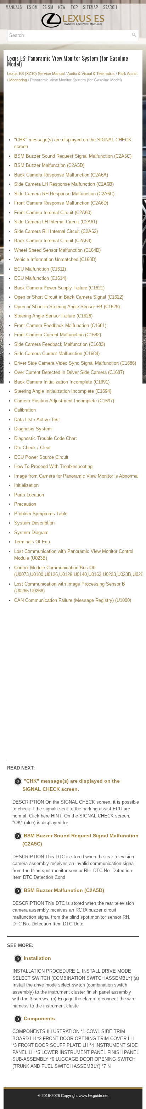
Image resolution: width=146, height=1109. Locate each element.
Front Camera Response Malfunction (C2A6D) (61, 203)
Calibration (25, 410)
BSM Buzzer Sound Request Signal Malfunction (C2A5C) (72, 156)
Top (74, 7)
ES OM (32, 7)
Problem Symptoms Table (40, 513)
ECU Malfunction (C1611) (40, 269)
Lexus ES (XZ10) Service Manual (35, 73)
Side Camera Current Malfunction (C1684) (57, 353)
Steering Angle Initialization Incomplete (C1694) (62, 391)
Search (110, 7)
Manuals (14, 7)
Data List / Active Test (37, 419)
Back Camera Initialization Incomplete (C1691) (62, 382)
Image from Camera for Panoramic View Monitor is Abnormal (76, 476)
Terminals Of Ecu (32, 541)
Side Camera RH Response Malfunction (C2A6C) (64, 193)
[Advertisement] (73, 111)
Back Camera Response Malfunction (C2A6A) (61, 175)
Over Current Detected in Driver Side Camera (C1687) (69, 372)
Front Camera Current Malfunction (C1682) (57, 334)
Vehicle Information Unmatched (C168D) (55, 259)
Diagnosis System (33, 428)
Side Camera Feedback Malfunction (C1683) (59, 344)
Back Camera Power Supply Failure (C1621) (59, 287)
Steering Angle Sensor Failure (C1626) (53, 316)
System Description (34, 523)
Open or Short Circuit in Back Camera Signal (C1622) (68, 297)
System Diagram (31, 532)
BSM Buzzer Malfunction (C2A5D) (49, 165)
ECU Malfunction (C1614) (40, 278)
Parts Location (29, 495)
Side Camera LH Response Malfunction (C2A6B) (64, 184)
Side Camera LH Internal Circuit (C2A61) (55, 221)
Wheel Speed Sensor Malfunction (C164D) (57, 250)
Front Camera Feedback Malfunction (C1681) (60, 325)
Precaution (25, 504)
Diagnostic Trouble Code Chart (45, 438)
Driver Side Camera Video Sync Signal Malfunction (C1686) (75, 363)
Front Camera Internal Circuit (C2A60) (52, 212)
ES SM (48, 7)
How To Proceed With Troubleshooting (53, 466)
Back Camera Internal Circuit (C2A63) (52, 240)
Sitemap (90, 7)
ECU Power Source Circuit (41, 457)
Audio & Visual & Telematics (91, 73)
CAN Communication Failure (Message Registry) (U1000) (72, 600)
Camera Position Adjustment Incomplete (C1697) (64, 400)
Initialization (26, 485)
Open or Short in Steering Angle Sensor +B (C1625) (67, 306)
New (62, 7)
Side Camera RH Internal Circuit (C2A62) (56, 231)
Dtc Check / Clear (32, 447)
